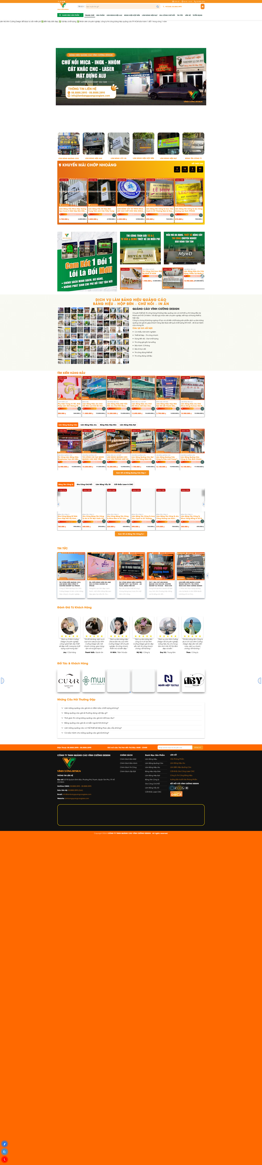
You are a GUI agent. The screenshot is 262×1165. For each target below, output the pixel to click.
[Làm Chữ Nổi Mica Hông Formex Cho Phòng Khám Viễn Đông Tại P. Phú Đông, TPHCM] (85, 388)
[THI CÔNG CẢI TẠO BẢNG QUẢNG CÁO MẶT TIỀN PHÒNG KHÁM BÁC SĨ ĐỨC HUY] (94, 441)
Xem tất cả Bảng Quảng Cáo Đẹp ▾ (131, 473)
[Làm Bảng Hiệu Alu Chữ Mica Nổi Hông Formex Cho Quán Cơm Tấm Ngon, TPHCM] (183, 388)
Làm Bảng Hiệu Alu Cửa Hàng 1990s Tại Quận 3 (194, 272)
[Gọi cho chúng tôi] (183, 788)
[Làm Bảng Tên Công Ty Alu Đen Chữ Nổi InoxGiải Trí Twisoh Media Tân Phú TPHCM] (157, 192)
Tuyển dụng (197, 15)
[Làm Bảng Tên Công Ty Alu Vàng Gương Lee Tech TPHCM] (70, 192)
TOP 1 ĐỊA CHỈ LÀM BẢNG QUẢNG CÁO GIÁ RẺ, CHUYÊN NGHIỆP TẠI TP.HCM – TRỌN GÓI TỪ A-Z (160, 584)
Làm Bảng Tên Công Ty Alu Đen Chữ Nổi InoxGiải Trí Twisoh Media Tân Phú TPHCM (156, 210)
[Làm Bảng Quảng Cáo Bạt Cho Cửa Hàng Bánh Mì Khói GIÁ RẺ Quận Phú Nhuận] (143, 441)
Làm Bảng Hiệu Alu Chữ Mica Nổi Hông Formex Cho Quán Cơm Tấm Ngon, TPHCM (183, 405)
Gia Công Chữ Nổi (167, 15)
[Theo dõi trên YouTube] (64, 1)
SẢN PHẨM (100, 15)
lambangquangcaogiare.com (77, 798)
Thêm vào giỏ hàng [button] (82, 215)
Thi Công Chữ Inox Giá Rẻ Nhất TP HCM (152, 272)
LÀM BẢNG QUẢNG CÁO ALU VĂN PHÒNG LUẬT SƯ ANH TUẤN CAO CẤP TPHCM (117, 458)
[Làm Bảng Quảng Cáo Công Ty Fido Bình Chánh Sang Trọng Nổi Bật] (192, 441)
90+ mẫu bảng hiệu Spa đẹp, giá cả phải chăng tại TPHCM (100, 584)
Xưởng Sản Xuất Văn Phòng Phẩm (183, 779)
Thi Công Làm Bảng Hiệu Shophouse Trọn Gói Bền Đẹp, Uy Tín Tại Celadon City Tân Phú (68, 458)
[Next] (200, 199)
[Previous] (122, 277)
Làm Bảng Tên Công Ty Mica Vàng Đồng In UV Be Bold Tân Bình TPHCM (97, 210)
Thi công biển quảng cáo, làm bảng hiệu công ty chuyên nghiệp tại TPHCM (70, 584)
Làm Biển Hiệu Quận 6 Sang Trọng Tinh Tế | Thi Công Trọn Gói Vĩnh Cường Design (190, 584)
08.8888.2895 (86, 786)
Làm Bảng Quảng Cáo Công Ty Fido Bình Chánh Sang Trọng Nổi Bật (191, 458)
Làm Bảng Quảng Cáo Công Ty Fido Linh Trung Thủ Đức (167, 458)
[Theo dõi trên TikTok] (60, 1)
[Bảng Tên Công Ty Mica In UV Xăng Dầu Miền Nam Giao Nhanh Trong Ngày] (128, 192)
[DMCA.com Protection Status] (176, 793)
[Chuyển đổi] (62, 708)
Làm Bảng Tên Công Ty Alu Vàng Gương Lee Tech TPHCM (70, 210)
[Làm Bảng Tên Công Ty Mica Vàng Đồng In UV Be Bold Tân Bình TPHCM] (99, 192)
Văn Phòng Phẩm (177, 759)
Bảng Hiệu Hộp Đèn (132, 15)
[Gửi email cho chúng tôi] (62, 1)
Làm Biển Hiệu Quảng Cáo (180, 767)
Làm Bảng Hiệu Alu (114, 15)
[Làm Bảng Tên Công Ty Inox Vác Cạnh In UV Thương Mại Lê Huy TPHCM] (143, 500)
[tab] (67, 424)
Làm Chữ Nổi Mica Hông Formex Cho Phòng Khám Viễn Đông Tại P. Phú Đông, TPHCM (84, 405)
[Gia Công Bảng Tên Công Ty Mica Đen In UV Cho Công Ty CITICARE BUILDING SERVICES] (159, 388)
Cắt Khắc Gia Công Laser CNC (182, 771)
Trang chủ (89, 15)
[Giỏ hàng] (202, 6)
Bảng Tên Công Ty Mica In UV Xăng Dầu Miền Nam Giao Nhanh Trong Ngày (126, 210)
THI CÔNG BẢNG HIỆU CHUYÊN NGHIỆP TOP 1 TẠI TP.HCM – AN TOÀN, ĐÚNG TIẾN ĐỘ (130, 584)
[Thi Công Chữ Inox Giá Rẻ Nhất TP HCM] (131, 278)
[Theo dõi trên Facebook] (58, 1)
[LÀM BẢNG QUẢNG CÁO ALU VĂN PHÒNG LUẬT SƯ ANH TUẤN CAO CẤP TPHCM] (118, 441)
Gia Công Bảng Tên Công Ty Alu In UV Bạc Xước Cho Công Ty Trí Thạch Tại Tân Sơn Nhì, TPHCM (134, 405)
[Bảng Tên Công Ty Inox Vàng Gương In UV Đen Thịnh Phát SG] (186, 192)
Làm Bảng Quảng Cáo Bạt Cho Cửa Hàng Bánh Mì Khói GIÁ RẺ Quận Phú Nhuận (143, 458)
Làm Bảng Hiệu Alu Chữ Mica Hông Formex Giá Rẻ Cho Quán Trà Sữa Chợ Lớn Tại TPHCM (60, 405)
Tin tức (180, 15)
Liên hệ (188, 15)
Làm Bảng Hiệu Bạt (149, 15)
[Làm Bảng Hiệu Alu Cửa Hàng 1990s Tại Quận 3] (172, 277)
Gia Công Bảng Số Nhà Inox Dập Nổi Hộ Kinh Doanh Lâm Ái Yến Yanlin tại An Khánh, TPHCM (108, 405)
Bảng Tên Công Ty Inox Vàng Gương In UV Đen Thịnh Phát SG (185, 210)
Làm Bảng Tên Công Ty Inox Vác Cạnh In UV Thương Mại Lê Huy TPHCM (143, 517)
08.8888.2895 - (75, 786)
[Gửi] (159, 6)
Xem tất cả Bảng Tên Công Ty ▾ (131, 534)
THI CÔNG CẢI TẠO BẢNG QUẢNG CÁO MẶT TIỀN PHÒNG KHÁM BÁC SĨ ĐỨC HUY (93, 458)
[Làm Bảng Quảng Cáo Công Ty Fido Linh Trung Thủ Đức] (168, 441)
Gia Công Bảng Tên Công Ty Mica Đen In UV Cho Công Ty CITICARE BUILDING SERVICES (158, 405)
